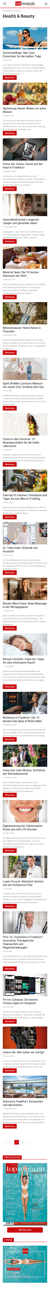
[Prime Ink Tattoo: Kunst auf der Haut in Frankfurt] (25, 149)
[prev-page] (5, 1142)
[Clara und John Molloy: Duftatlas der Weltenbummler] (25, 755)
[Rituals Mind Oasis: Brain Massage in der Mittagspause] (25, 589)
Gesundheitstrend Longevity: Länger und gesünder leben (21, 221)
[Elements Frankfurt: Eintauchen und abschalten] (25, 1087)
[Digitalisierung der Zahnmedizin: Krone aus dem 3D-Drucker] (25, 811)
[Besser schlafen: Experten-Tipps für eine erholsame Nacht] (25, 644)
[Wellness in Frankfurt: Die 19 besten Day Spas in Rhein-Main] (25, 703)
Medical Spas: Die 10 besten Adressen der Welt (21, 274)
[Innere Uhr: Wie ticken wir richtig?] (25, 1038)
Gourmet (37, 22)
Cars (22, 22)
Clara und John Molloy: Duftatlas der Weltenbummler (24, 772)
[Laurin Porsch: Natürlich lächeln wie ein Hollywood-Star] (25, 867)
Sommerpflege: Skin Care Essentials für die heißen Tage (22, 54)
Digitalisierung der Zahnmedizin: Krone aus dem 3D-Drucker (23, 827)
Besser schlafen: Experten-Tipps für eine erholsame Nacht (23, 660)
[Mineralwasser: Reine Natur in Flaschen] (25, 313)
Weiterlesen (10, 77)
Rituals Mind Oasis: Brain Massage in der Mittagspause (25, 605)
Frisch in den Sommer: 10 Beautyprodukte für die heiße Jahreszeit (21, 442)
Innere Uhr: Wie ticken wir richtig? (23, 1052)
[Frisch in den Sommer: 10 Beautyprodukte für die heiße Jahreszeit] (25, 424)
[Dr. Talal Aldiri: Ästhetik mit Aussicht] (25, 533)
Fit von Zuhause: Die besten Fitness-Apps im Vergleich (20, 1001)
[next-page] (28, 1142)
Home (5, 10)
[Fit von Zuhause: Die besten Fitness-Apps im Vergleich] (25, 985)
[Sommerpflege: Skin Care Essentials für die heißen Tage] (25, 38)
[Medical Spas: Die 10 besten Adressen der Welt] (25, 257)
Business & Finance (11, 22)
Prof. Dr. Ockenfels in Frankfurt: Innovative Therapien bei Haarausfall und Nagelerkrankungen (23, 942)
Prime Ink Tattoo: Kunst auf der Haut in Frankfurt (23, 165)
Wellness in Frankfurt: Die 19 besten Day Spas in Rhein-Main (22, 719)
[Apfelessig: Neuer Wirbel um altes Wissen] (25, 94)
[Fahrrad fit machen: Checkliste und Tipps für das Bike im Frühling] (25, 480)
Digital (29, 22)
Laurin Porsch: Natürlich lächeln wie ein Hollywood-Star (23, 883)
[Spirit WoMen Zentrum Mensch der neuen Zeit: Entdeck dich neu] (25, 369)
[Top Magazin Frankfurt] (25, 3)
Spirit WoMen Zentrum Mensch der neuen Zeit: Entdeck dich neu (23, 385)
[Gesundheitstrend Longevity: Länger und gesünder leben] (25, 205)
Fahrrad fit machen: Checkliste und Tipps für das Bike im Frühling (25, 497)
